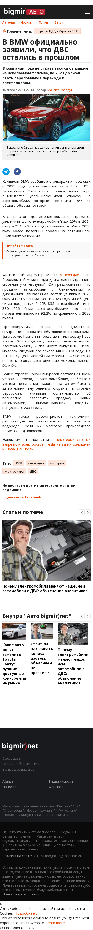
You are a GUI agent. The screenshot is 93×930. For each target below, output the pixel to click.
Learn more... (56, 922)
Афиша (8, 781)
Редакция (68, 832)
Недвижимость (61, 781)
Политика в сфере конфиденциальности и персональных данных (38, 847)
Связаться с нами (16, 836)
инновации (36, 463)
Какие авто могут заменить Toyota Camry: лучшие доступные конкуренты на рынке (14, 664)
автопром (57, 463)
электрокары (14, 471)
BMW (18, 463)
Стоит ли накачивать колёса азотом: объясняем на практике (42, 658)
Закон (58, 22)
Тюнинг (44, 22)
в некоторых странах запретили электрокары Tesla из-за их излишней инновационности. (46, 444)
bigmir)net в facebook (21, 497)
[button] (82, 512)
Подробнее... (26, 913)
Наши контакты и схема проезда (28, 832)
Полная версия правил (20, 894)
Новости (9, 786)
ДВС (33, 471)
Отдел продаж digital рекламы (58, 856)
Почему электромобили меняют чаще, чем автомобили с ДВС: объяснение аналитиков (45, 588)
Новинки (27, 22)
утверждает (70, 274)
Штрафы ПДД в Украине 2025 (57, 31)
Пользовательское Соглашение (62, 840)
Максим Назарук (60, 90)
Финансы (56, 786)
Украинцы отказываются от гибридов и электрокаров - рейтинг (38, 253)
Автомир (9, 22)
